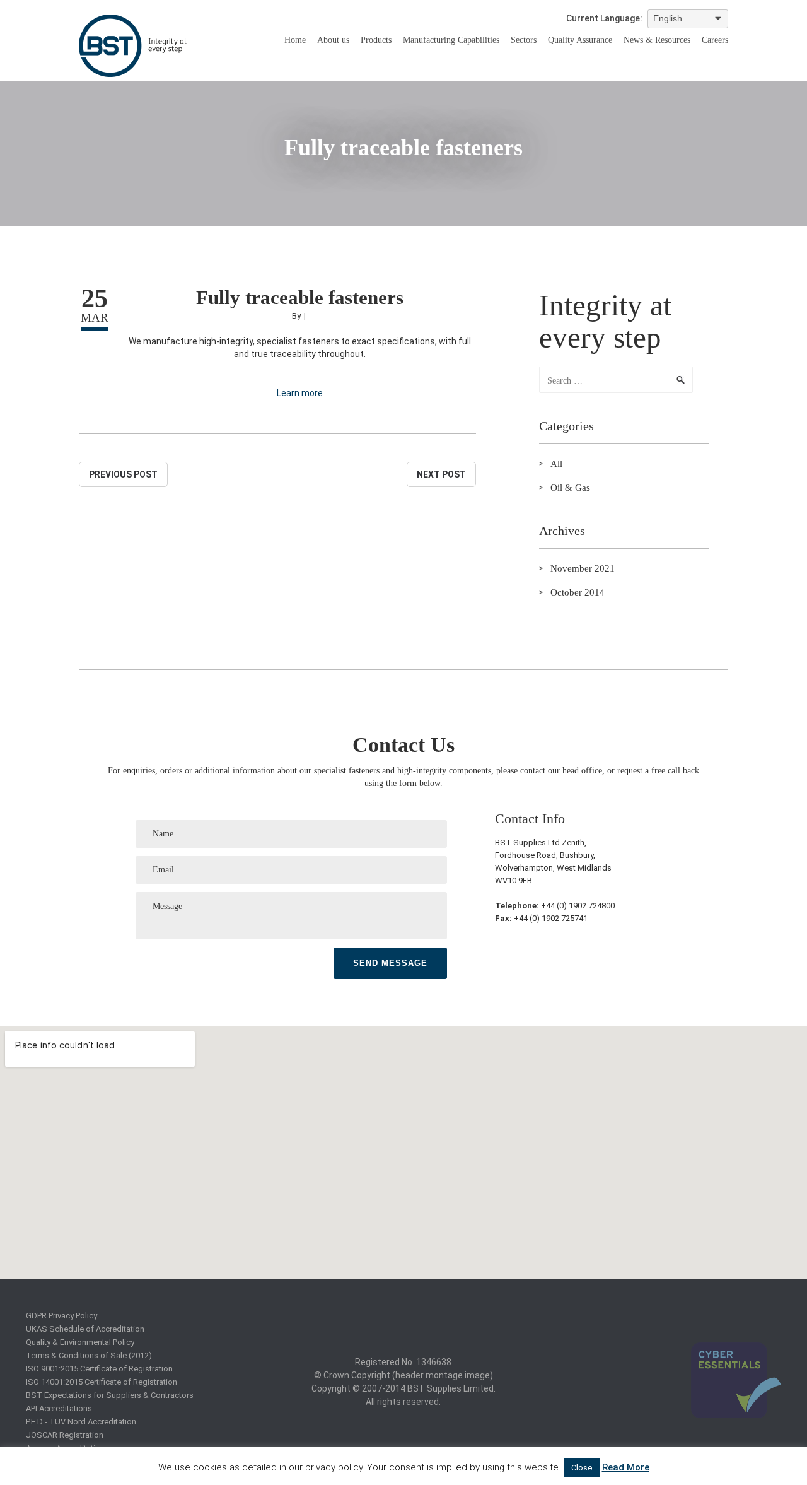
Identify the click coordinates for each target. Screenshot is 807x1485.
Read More (625, 1467)
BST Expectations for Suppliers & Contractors (110, 1395)
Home (295, 40)
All (556, 464)
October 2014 (577, 592)
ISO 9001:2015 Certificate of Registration (99, 1368)
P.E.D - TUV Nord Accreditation (81, 1421)
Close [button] (581, 1467)
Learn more (300, 393)
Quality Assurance (580, 40)
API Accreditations (59, 1408)
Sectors (524, 40)
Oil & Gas (570, 488)
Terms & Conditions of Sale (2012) (89, 1355)
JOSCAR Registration (64, 1435)
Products (376, 40)
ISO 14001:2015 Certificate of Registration (101, 1382)
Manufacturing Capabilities (451, 40)
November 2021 (582, 568)
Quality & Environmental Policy (80, 1342)
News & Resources (657, 40)
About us (333, 40)
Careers (715, 40)
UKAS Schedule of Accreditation (85, 1329)
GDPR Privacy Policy (61, 1315)
